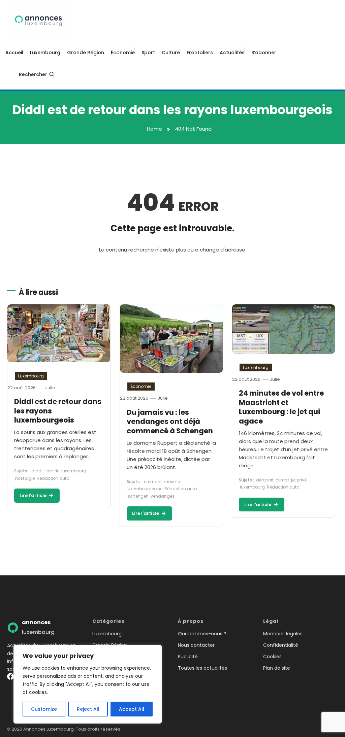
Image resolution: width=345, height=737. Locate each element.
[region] (87, 684)
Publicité (188, 656)
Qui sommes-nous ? (202, 633)
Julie (50, 387)
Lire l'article (34, 495)
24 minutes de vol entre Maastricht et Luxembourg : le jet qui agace (281, 407)
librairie (51, 471)
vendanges (163, 496)
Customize (44, 709)
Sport (148, 52)
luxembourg (73, 471)
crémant (153, 481)
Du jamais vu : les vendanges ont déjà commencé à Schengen (170, 421)
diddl (36, 471)
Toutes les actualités (202, 668)
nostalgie (25, 478)
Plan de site (276, 668)
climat (282, 480)
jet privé (299, 480)
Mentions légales (283, 633)
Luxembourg (45, 52)
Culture (171, 52)
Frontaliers (200, 52)
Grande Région (85, 52)
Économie (123, 52)
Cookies (272, 656)
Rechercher (33, 74)
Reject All (88, 709)
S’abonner (263, 52)
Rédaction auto (53, 478)
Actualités (232, 52)
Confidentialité (280, 645)
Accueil (14, 52)
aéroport (265, 480)
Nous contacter (196, 645)
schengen (138, 496)
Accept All (131, 709)
